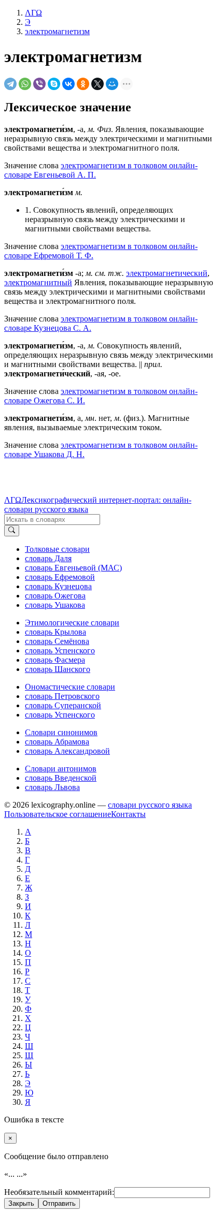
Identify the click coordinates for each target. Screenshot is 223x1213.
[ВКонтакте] (68, 84)
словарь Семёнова (57, 641)
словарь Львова (52, 787)
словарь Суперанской (63, 705)
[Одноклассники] (83, 84)
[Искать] (11, 530)
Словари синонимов (61, 732)
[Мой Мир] (112, 84)
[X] (97, 84)
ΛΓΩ (12, 499)
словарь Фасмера (55, 659)
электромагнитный (38, 282)
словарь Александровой (67, 751)
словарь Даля (48, 558)
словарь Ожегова (55, 595)
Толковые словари (57, 549)
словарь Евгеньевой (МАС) (73, 567)
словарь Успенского (60, 650)
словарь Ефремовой (60, 577)
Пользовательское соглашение (57, 814)
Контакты (128, 814)
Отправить (59, 1203)
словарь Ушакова (55, 605)
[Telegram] (10, 84)
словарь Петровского (62, 696)
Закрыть (21, 1203)
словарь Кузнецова (58, 586)
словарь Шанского (57, 669)
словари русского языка (150, 804)
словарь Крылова (55, 631)
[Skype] (54, 84)
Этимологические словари (72, 622)
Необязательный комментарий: (59, 1192)
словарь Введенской (60, 777)
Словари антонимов (60, 768)
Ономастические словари (70, 686)
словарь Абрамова (57, 741)
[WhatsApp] (25, 84)
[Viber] (39, 84)
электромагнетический (166, 273)
